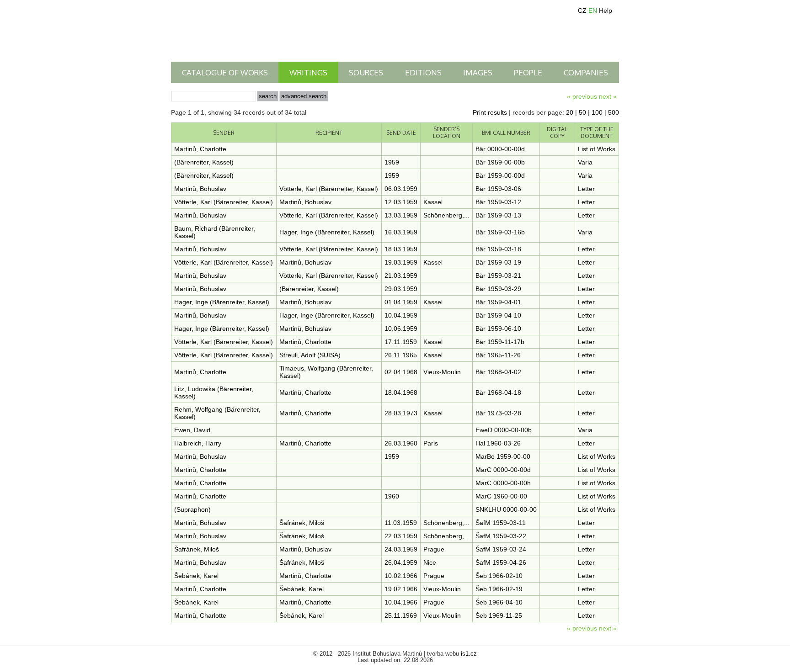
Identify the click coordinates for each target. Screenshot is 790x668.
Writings (308, 72)
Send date (401, 132)
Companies (586, 72)
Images (477, 72)
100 (597, 112)
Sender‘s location (446, 132)
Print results (490, 112)
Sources (366, 72)
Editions (423, 72)
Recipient (328, 132)
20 (569, 112)
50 (582, 112)
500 (613, 112)
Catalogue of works (225, 72)
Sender (224, 132)
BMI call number (506, 132)
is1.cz (469, 654)
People (528, 72)
